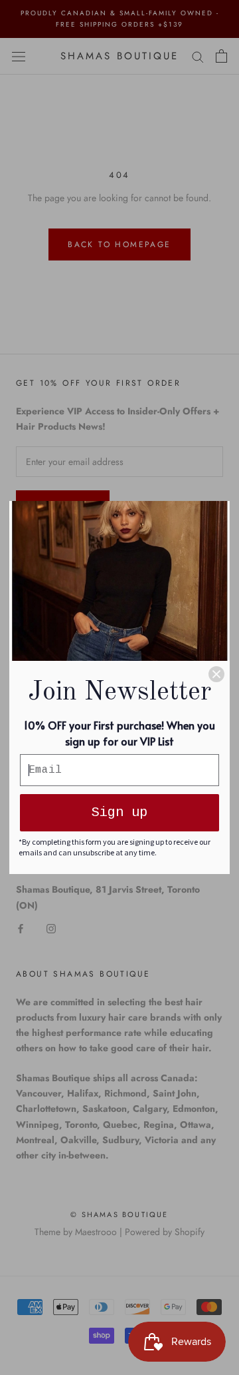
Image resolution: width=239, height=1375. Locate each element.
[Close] (216, 674)
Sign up (119, 812)
